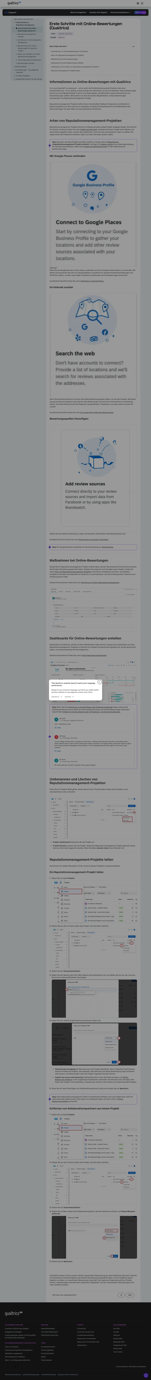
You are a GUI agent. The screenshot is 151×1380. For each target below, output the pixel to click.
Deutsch (68, 697)
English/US (55, 697)
